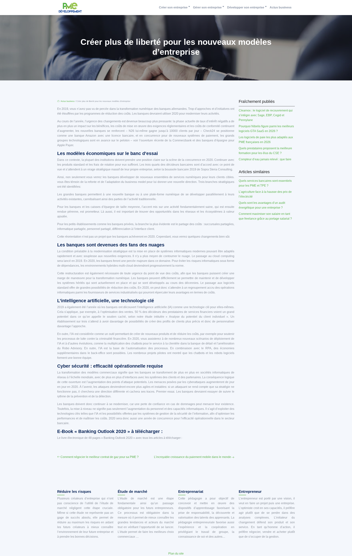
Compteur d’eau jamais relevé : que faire (265, 159)
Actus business (281, 7)
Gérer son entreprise (207, 7)
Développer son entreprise (245, 7)
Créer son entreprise (173, 7)
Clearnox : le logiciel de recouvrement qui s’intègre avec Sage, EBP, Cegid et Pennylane (266, 115)
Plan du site (176, 553)
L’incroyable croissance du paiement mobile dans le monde (192, 456)
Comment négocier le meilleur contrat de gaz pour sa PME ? (99, 456)
